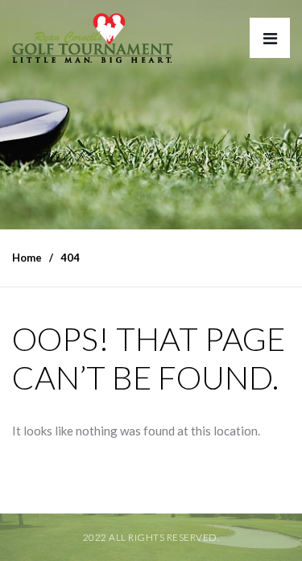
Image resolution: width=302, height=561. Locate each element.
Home (27, 257)
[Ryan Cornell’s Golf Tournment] (92, 42)
